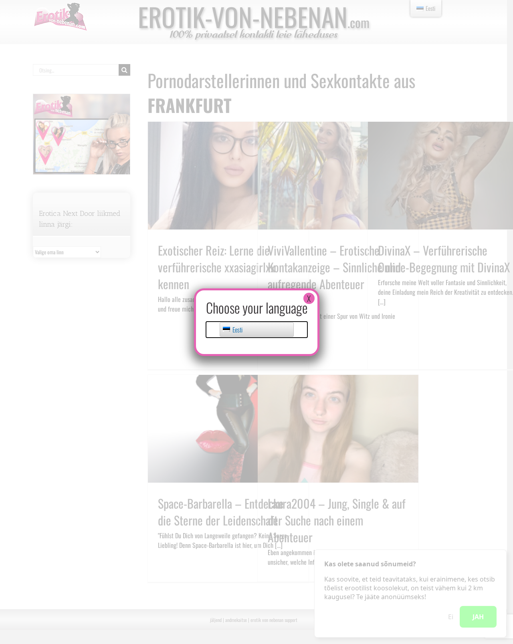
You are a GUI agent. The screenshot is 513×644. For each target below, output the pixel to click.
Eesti (236, 329)
